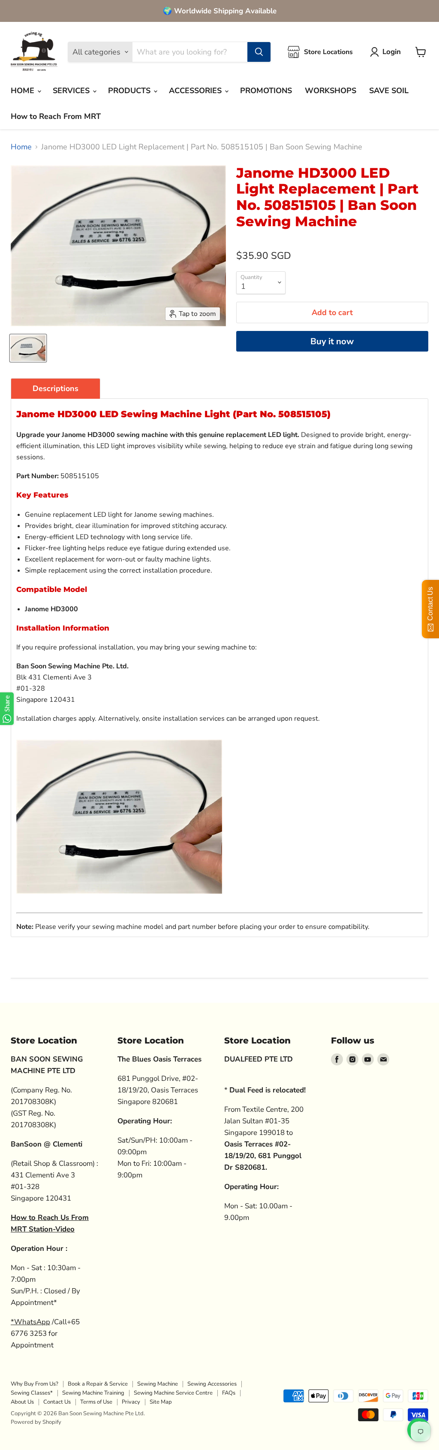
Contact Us (57, 1402)
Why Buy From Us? (34, 1384)
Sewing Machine (157, 1384)
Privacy (131, 1402)
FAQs (228, 1393)
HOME (23, 90)
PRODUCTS (130, 90)
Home (21, 147)
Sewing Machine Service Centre (173, 1393)
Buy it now (332, 341)
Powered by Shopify (36, 1422)
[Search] (259, 52)
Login (391, 52)
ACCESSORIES (196, 90)
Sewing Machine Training (93, 1393)
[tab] (55, 388)
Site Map (161, 1402)
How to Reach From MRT (56, 116)
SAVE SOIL (389, 90)
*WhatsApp (30, 1322)
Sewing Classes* (32, 1393)
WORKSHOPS (330, 90)
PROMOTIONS (266, 90)
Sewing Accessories (212, 1384)
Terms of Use (96, 1402)
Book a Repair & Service (98, 1384)
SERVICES (72, 90)
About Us (22, 1402)
